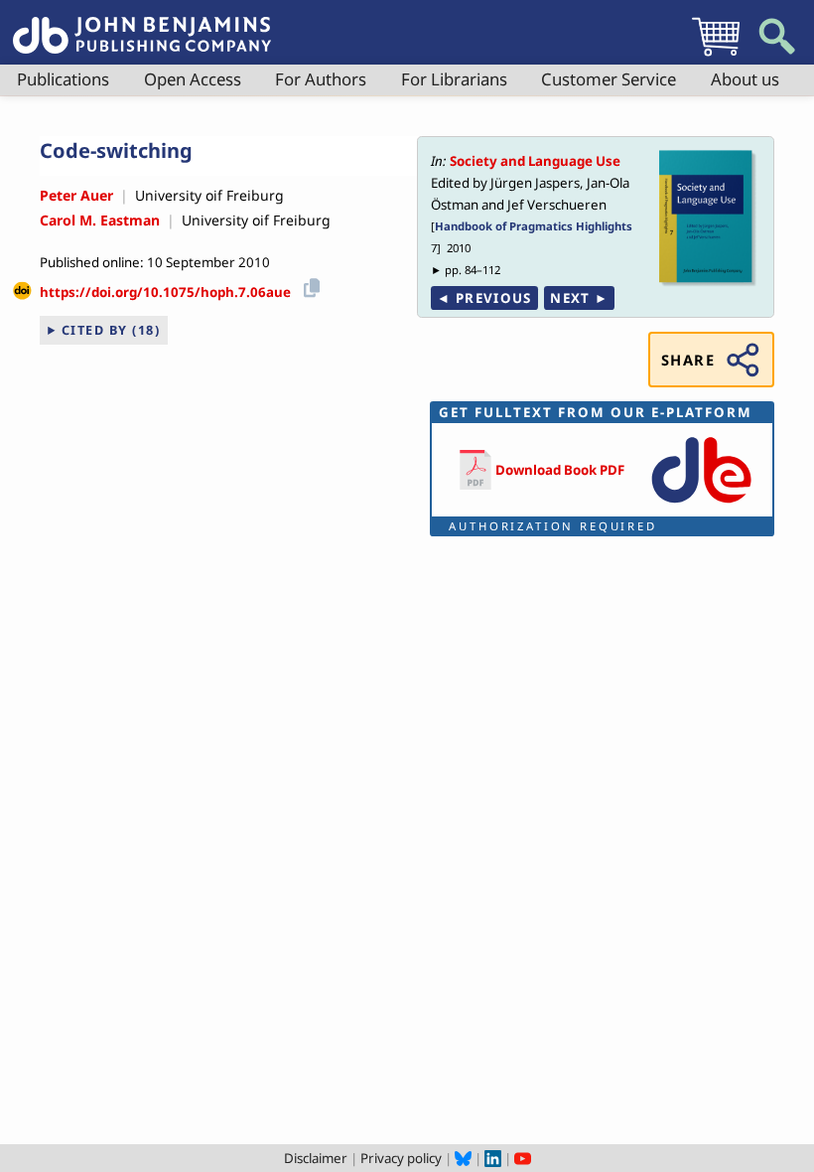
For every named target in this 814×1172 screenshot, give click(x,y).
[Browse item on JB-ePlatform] (701, 504)
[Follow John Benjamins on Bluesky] (463, 1158)
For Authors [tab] (320, 79)
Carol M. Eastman (100, 220)
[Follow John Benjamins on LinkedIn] (492, 1158)
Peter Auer (76, 195)
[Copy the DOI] (308, 285)
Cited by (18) (111, 330)
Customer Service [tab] (608, 79)
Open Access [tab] (192, 79)
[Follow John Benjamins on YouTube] (522, 1158)
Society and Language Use (535, 161)
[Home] (142, 24)
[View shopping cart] (716, 56)
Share (688, 359)
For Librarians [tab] (454, 79)
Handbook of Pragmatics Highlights (533, 226)
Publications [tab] (63, 79)
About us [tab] (745, 79)
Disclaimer (315, 1158)
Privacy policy (401, 1158)
